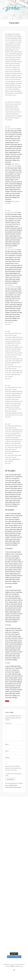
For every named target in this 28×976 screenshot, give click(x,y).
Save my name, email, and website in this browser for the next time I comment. (13, 768)
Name (7, 744)
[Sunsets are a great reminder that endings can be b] (14, 945)
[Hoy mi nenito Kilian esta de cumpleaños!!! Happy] (14, 920)
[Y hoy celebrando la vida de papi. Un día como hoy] (14, 883)
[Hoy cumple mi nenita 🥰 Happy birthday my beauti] (14, 858)
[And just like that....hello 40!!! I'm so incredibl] (14, 870)
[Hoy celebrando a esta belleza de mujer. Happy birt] (14, 908)
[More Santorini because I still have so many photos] (14, 833)
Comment (8, 723)
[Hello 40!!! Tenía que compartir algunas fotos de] (14, 820)
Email (7, 751)
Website (7, 757)
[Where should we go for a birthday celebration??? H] (14, 895)
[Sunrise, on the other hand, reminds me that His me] (14, 933)
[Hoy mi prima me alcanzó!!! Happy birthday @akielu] (14, 808)
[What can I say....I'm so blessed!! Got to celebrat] (14, 845)
